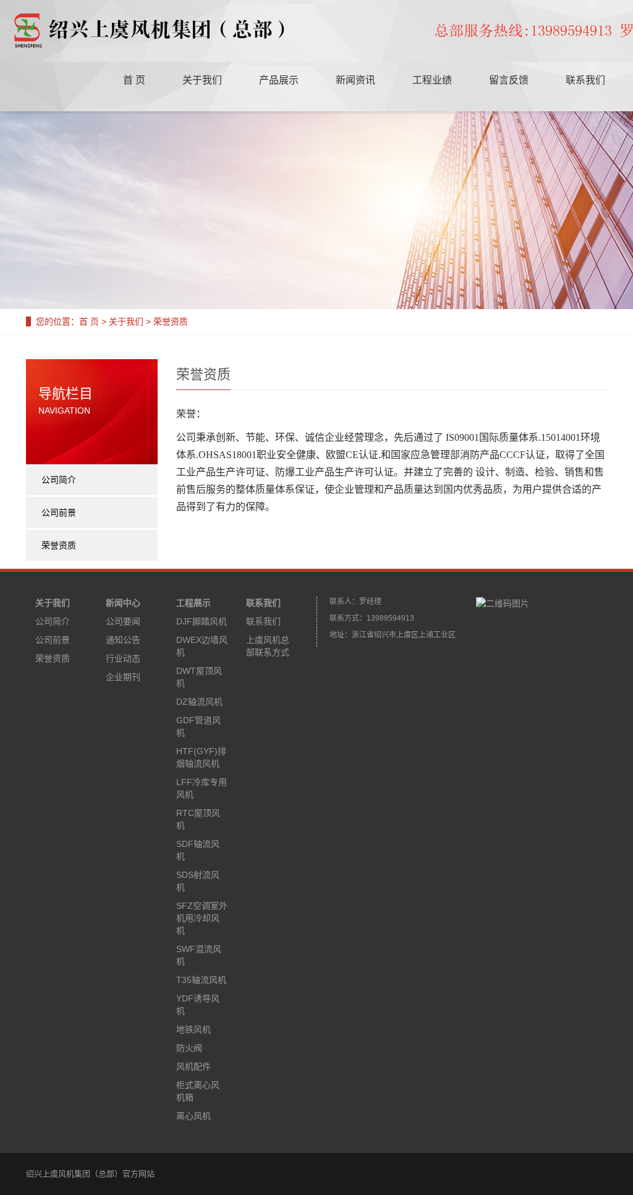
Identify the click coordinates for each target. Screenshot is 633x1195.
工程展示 (193, 603)
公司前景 (58, 512)
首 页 (134, 80)
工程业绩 (432, 80)
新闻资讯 (355, 80)
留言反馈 (509, 80)
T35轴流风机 (201, 980)
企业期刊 (123, 677)
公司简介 (58, 480)
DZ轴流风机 (199, 702)
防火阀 (189, 1048)
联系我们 (585, 80)
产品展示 (279, 80)
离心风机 (193, 1116)
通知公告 (123, 640)
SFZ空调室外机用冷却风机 (201, 918)
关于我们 (202, 80)
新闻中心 (123, 603)
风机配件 (193, 1066)
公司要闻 (123, 621)
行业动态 (123, 658)
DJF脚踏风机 (201, 621)
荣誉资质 (58, 545)
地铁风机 (193, 1029)
